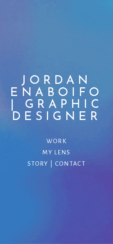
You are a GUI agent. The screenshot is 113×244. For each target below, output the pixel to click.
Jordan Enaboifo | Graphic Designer (56, 99)
